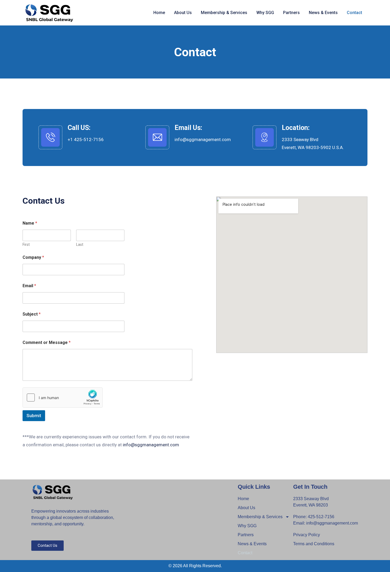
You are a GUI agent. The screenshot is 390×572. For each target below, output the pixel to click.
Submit (34, 415)
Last (79, 244)
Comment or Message (47, 342)
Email (29, 285)
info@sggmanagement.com (203, 139)
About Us (183, 12)
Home (159, 12)
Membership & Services (224, 12)
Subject (32, 314)
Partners (291, 12)
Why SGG (265, 12)
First (26, 244)
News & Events (323, 12)
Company (33, 257)
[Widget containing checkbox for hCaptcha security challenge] (63, 397)
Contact (354, 12)
